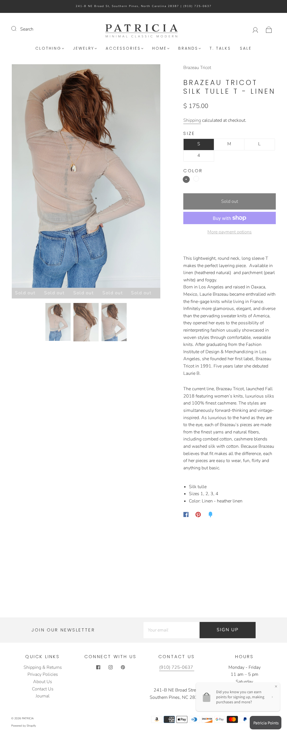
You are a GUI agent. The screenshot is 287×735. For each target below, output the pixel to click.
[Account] (255, 29)
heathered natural (186, 179)
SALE (246, 48)
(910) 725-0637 (197, 6)
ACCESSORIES (123, 48)
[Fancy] (210, 514)
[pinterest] (123, 667)
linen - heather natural (196, 179)
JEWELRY (83, 48)
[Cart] (269, 29)
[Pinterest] (198, 514)
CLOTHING (48, 48)
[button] (26, 177)
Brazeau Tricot (197, 68)
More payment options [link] (229, 232)
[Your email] (172, 630)
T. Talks (220, 48)
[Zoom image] (86, 177)
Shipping (192, 120)
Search (26, 29)
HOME (159, 48)
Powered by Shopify (23, 726)
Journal (43, 696)
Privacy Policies (42, 674)
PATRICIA (28, 718)
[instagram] (110, 667)
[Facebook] (186, 514)
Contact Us (43, 689)
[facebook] (98, 667)
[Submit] (17, 28)
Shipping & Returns (43, 667)
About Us (42, 682)
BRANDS (188, 48)
